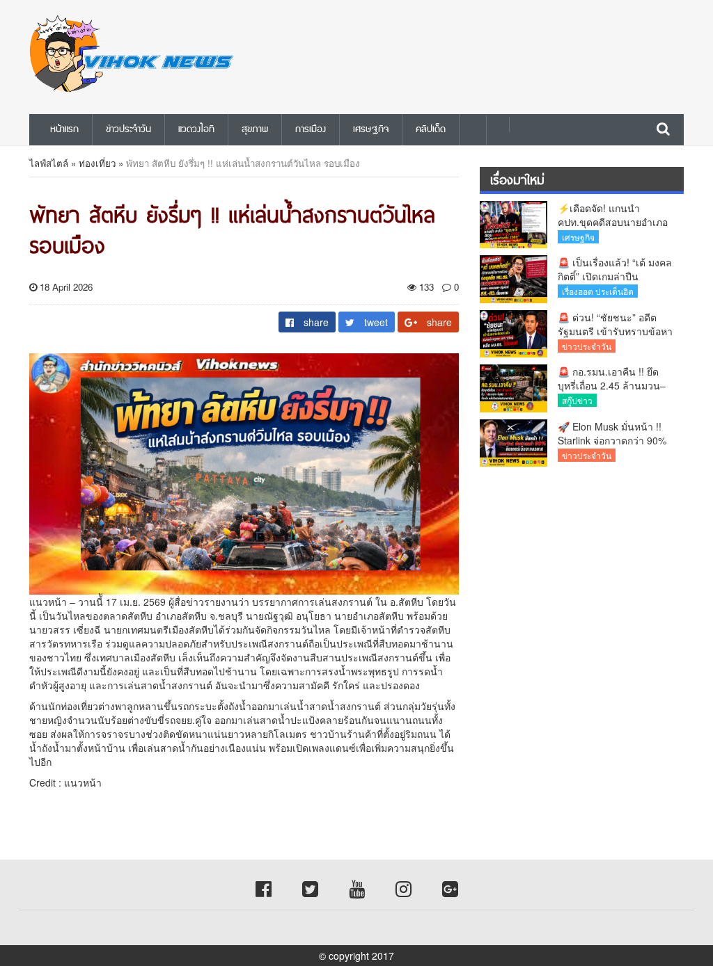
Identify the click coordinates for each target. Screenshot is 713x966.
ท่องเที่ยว (97, 163)
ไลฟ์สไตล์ (48, 163)
